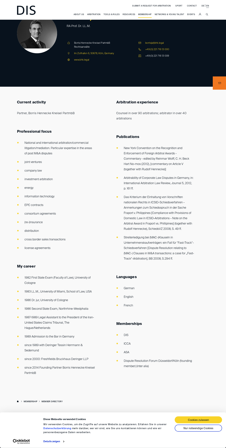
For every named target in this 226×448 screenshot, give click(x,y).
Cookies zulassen (198, 420)
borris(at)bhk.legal (154, 43)
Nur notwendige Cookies (198, 428)
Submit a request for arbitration (151, 6)
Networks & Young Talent (169, 15)
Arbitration (94, 15)
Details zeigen (51, 441)
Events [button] (191, 15)
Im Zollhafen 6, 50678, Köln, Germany (94, 53)
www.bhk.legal (81, 60)
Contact (192, 6)
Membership (145, 15)
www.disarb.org (18, 401)
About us (79, 15)
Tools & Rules (112, 15)
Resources (129, 15)
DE (203, 6)
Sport (178, 6)
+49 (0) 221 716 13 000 (157, 49)
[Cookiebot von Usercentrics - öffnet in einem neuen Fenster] (21, 441)
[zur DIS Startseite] (26, 10)
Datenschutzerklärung (57, 428)
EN (207, 6)
